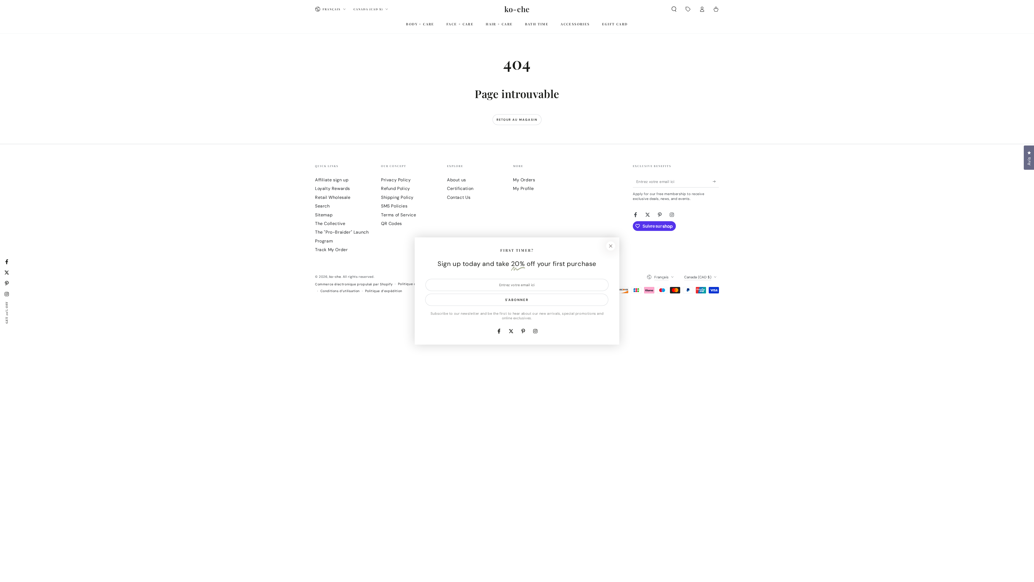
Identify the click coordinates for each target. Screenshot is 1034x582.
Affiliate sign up (331, 180)
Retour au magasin (517, 120)
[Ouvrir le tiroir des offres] (688, 9)
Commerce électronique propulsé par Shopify (354, 284)
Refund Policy (395, 188)
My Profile (523, 188)
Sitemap (324, 215)
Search (322, 206)
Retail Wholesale (333, 197)
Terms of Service (398, 215)
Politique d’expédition (383, 291)
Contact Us (459, 197)
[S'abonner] (716, 181)
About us (456, 180)
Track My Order (331, 249)
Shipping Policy (397, 197)
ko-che (335, 277)
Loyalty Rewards (332, 188)
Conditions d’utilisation (340, 291)
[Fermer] (611, 246)
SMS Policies (394, 206)
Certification (460, 188)
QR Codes (391, 223)
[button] (674, 9)
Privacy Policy (396, 180)
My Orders (524, 180)
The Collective (330, 223)
